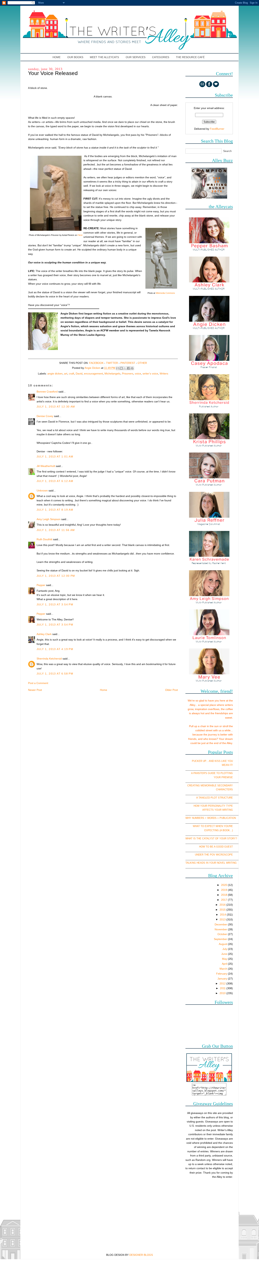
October (222, 934)
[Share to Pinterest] (132, 368)
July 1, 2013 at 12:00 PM (56, 575)
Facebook (96, 362)
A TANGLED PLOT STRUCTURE (214, 797)
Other (142, 362)
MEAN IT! (227, 765)
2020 (224, 884)
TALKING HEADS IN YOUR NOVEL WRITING (211, 862)
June (224, 953)
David (79, 373)
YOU (230, 761)
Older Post (171, 689)
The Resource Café (190, 57)
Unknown (42, 490)
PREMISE (227, 777)
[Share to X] (125, 368)
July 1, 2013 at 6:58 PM (55, 673)
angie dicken (55, 373)
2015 (223, 909)
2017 (224, 899)
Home (57, 57)
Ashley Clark (44, 634)
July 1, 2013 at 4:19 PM (55, 649)
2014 (223, 914)
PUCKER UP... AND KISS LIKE (209, 761)
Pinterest (127, 362)
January (222, 978)
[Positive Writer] (209, 197)
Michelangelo (112, 373)
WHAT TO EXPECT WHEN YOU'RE (213, 826)
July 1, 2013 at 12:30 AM (56, 406)
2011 (223, 988)
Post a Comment (38, 683)
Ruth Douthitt (44, 539)
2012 (223, 983)
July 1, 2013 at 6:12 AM (55, 481)
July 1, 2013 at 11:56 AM (56, 530)
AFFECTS (208, 809)
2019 (224, 889)
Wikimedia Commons (165, 293)
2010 (223, 993)
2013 (223, 919)
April (225, 963)
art (65, 373)
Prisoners (127, 373)
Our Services (135, 57)
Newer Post (35, 689)
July (225, 948)
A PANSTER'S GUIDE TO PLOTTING (212, 773)
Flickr (80, 235)
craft (71, 373)
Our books (75, 57)
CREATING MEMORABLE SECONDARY (210, 785)
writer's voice (150, 373)
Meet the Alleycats (104, 57)
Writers (164, 373)
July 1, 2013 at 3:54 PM (55, 604)
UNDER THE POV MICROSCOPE (214, 854)
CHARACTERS (224, 789)
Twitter (112, 362)
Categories (160, 57)
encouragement (93, 373)
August (223, 943)
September (221, 939)
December (221, 924)
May (225, 958)
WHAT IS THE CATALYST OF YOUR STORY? (211, 838)
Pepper (41, 585)
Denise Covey (45, 416)
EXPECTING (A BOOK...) (218, 830)
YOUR (217, 777)
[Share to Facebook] (128, 368)
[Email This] (118, 368)
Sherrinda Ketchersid (49, 658)
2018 (224, 894)
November (221, 929)
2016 (223, 904)
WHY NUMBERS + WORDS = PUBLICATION (210, 818)
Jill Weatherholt (46, 466)
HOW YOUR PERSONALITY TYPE (213, 805)
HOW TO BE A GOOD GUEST (216, 846)
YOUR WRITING (223, 809)
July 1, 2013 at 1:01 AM (55, 456)
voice (138, 373)
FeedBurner (217, 128)
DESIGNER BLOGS (141, 1254)
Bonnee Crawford (47, 391)
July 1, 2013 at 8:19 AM (55, 509)
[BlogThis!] (121, 368)
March (224, 968)
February (222, 973)
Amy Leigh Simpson (48, 519)
